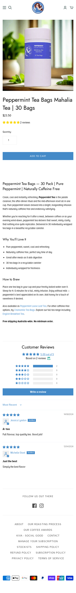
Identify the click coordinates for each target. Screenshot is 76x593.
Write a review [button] (38, 392)
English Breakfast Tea (13, 313)
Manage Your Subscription (38, 541)
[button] (11, 122)
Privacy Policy (23, 558)
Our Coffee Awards (38, 530)
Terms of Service (51, 558)
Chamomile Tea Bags (24, 310)
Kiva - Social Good (29, 535)
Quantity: (7, 131)
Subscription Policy (51, 552)
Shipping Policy (47, 547)
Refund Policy (20, 552)
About (19, 524)
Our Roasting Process (44, 524)
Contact (54, 535)
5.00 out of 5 (47, 354)
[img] (11, 415)
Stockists (24, 547)
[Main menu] (4, 7)
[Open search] (10, 7)
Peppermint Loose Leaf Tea (33, 306)
